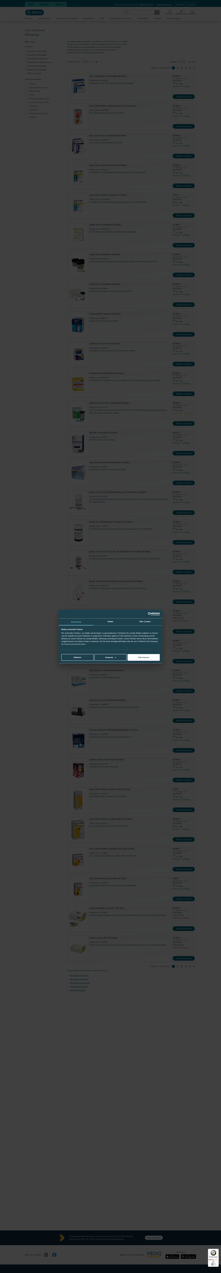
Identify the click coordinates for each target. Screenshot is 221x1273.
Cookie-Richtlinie (76, 650)
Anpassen (109, 657)
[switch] (213, 1264)
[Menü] (217, 1250)
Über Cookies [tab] (145, 622)
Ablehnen (77, 657)
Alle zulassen (143, 657)
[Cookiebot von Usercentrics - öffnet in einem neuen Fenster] (150, 614)
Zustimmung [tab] (76, 622)
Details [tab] (110, 622)
